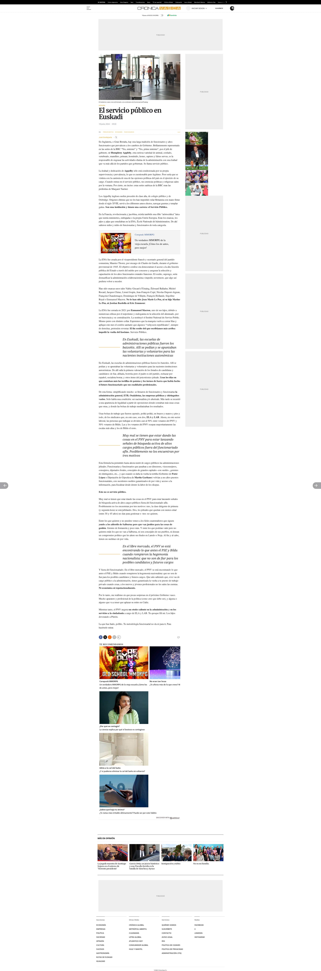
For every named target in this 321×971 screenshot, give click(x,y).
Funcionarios (129, 132)
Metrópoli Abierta (199, 2)
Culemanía (178, 2)
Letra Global (188, 2)
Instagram (199, 937)
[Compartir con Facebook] (101, 637)
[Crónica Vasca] (160, 8)
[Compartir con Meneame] (110, 637)
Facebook (199, 925)
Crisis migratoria (113, 2)
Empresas (100, 929)
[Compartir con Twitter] (105, 637)
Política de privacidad (172, 949)
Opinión (102, 105)
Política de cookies (171, 945)
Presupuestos (108, 132)
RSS (163, 941)
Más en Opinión (106, 838)
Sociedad (100, 937)
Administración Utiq (171, 953)
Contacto (166, 933)
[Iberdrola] (172, 15)
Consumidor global (138, 945)
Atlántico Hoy (211, 2)
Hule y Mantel (135, 949)
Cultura (100, 945)
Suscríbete (167, 929)
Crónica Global (168, 2)
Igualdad (100, 961)
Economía (118, 132)
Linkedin (198, 933)
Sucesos (100, 949)
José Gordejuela (105, 137)
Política (100, 933)
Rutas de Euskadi (104, 957)
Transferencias (140, 2)
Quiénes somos (169, 925)
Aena (148, 2)
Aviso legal (167, 937)
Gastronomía (102, 953)
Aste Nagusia (124, 2)
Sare (132, 2)
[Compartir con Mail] (114, 637)
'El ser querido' (157, 2)
